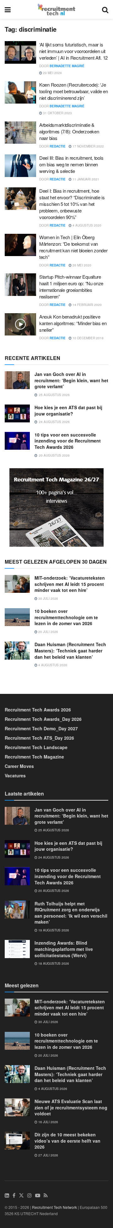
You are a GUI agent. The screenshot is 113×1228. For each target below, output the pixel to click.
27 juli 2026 (47, 1155)
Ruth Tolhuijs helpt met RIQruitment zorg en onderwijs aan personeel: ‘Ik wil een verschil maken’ (71, 912)
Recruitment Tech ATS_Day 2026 (39, 738)
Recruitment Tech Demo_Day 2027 (41, 728)
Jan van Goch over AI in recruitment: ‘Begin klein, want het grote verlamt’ (71, 380)
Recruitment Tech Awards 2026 (38, 709)
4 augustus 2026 (52, 665)
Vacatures (15, 775)
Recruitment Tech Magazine (34, 756)
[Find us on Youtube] (37, 1195)
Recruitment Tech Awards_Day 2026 (43, 719)
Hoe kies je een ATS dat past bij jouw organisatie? (68, 410)
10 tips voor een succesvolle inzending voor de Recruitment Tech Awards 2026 (68, 441)
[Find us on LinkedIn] (7, 1195)
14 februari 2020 (87, 305)
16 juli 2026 (47, 1122)
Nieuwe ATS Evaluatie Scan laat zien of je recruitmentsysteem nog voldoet (71, 1107)
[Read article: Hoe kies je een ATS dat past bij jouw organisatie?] (17, 413)
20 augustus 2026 (53, 890)
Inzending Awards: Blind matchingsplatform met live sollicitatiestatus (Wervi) (64, 949)
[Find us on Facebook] (14, 1195)
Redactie (58, 146)
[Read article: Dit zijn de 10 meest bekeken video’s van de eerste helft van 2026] (17, 1141)
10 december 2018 (88, 338)
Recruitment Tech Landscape (36, 747)
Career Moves (19, 766)
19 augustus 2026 (53, 930)
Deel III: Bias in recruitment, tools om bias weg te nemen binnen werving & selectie (71, 164)
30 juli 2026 (47, 598)
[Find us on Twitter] (21, 1195)
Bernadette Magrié (67, 66)
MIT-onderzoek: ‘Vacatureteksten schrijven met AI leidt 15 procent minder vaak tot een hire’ (70, 584)
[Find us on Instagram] (29, 1195)
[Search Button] (105, 9)
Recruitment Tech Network (54, 1207)
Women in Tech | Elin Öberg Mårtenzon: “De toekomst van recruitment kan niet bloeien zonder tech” (73, 247)
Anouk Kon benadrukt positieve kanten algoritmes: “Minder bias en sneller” (73, 323)
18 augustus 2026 (53, 963)
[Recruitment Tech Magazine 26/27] (56, 507)
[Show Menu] (8, 9)
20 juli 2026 (47, 632)
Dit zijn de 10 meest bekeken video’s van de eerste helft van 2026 (67, 1140)
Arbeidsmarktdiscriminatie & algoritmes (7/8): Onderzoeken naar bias (69, 131)
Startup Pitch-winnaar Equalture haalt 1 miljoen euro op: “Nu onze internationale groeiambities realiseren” (71, 286)
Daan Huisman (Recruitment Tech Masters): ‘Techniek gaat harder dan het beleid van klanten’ (70, 650)
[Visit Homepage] (56, 9)
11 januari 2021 (85, 179)
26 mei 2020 (81, 265)
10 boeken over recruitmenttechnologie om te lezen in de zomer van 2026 (66, 617)
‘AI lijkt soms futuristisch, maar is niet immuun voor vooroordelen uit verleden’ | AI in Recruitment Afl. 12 (73, 51)
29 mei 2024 (52, 73)
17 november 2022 (88, 146)
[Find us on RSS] (46, 1195)
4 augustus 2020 (86, 225)
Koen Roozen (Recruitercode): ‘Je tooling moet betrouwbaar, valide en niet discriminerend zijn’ (73, 91)
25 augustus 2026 (53, 830)
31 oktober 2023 (57, 113)
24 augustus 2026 (53, 857)
